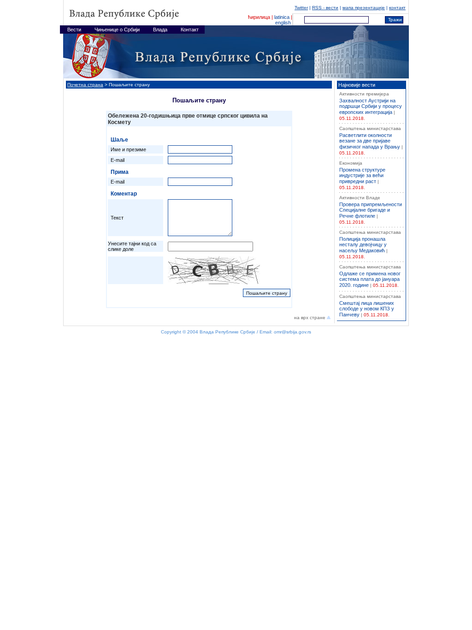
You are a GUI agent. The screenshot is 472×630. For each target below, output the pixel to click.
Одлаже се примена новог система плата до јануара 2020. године (370, 279)
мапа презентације (363, 7)
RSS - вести (325, 7)
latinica (281, 17)
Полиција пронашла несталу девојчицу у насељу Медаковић (363, 244)
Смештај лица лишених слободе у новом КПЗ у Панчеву (366, 308)
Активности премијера (364, 93)
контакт (397, 7)
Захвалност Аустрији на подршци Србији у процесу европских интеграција (370, 106)
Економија (350, 163)
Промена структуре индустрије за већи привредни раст (362, 175)
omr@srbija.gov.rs (292, 331)
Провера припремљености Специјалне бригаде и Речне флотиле (370, 210)
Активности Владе (359, 197)
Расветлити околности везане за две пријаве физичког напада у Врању (369, 140)
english (283, 22)
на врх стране (310, 317)
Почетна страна (85, 84)
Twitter (301, 7)
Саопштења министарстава (370, 128)
